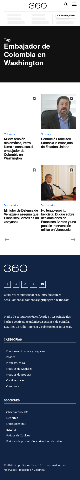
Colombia (9, 134)
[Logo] (38, 6)
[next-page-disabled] (73, 240)
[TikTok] (24, 284)
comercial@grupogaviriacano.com (47, 300)
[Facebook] (7, 284)
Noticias (46, 134)
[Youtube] (42, 284)
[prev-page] (7, 240)
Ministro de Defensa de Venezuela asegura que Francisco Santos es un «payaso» (21, 216)
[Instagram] (16, 284)
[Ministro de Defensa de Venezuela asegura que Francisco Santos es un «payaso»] (21, 183)
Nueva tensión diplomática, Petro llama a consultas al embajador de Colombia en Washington (18, 148)
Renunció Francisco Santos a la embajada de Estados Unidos (57, 142)
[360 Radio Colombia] (40, 268)
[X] (33, 284)
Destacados (11, 205)
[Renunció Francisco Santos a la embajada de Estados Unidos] (58, 111)
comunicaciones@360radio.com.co (39, 295)
